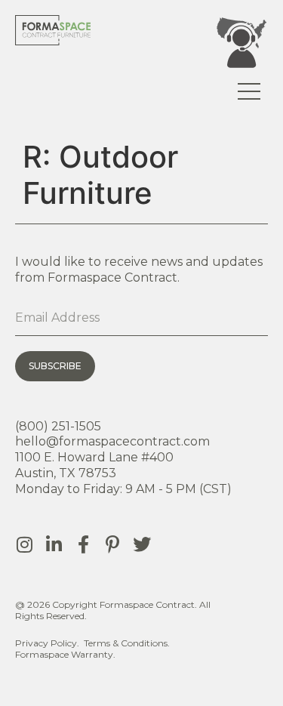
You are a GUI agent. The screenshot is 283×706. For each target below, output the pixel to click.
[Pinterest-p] (112, 544)
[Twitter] (142, 544)
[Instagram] (24, 544)
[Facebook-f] (83, 544)
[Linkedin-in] (54, 544)
